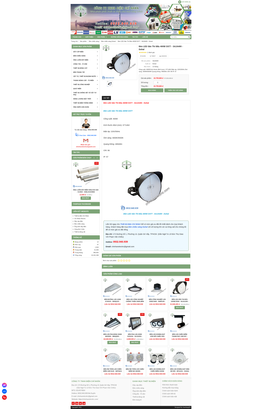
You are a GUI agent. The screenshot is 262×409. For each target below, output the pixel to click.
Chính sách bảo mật (169, 396)
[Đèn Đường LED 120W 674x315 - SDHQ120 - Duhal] (112, 287)
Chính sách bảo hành (170, 391)
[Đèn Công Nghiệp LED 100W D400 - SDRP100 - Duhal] (157, 287)
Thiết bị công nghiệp (81, 84)
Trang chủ (77, 37)
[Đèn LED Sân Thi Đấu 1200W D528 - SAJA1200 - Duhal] (179, 287)
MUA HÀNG (152, 90)
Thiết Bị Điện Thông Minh (83, 103)
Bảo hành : (147, 66)
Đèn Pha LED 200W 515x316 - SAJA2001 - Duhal (134, 336)
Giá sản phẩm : (146, 78)
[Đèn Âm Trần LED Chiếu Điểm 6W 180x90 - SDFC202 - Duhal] (135, 357)
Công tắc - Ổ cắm (80, 64)
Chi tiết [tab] (106, 98)
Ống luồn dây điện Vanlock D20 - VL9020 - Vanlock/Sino (85, 191)
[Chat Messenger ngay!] (4, 385)
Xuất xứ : (148, 64)
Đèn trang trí (79, 72)
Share (143, 56)
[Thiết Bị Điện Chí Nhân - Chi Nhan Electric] (131, 34)
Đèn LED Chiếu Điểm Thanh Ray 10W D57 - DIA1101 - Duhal (179, 336)
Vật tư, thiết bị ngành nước (84, 76)
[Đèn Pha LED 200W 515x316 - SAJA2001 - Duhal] (135, 322)
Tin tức (135, 37)
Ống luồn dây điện (80, 60)
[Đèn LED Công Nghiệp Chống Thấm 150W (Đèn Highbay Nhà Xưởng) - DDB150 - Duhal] (135, 287)
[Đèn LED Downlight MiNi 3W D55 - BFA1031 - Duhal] (179, 357)
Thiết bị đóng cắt (80, 68)
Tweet (153, 56)
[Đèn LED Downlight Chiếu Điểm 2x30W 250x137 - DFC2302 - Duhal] (157, 357)
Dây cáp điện (78, 52)
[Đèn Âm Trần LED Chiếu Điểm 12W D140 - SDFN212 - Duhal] (112, 357)
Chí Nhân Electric (80, 218)
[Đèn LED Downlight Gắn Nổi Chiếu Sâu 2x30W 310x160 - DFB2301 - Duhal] (157, 322)
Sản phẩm (101, 37)
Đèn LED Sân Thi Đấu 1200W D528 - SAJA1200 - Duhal (180, 301)
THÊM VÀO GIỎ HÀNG (175, 90)
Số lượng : (145, 82)
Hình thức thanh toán (169, 385)
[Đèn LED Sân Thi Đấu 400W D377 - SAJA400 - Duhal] (119, 62)
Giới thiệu (89, 37)
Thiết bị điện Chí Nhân (81, 216)
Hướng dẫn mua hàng (119, 37)
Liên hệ (145, 37)
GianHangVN (186, 407)
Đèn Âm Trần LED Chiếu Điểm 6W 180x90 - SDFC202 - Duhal (135, 371)
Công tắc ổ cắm (79, 229)
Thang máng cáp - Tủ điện (83, 80)
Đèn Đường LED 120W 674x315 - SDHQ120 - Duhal (112, 301)
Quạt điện (77, 88)
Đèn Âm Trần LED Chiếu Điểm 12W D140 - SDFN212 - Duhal (112, 371)
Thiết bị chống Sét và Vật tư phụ (84, 94)
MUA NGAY (85, 198)
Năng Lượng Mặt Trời (82, 99)
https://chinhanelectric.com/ (88, 399)
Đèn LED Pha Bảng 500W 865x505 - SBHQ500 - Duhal (112, 336)
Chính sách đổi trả (168, 394)
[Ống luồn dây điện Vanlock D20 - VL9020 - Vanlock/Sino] (86, 175)
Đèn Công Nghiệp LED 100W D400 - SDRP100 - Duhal (157, 301)
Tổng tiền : (145, 86)
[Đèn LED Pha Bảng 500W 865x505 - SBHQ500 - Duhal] (112, 322)
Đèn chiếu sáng (79, 56)
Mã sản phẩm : (146, 61)
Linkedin (164, 56)
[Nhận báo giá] (85, 142)
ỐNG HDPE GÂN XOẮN (81, 107)
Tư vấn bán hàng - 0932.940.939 (86, 130)
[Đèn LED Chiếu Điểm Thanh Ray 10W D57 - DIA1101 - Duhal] (179, 322)
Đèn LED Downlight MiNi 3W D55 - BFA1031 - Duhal (179, 370)
